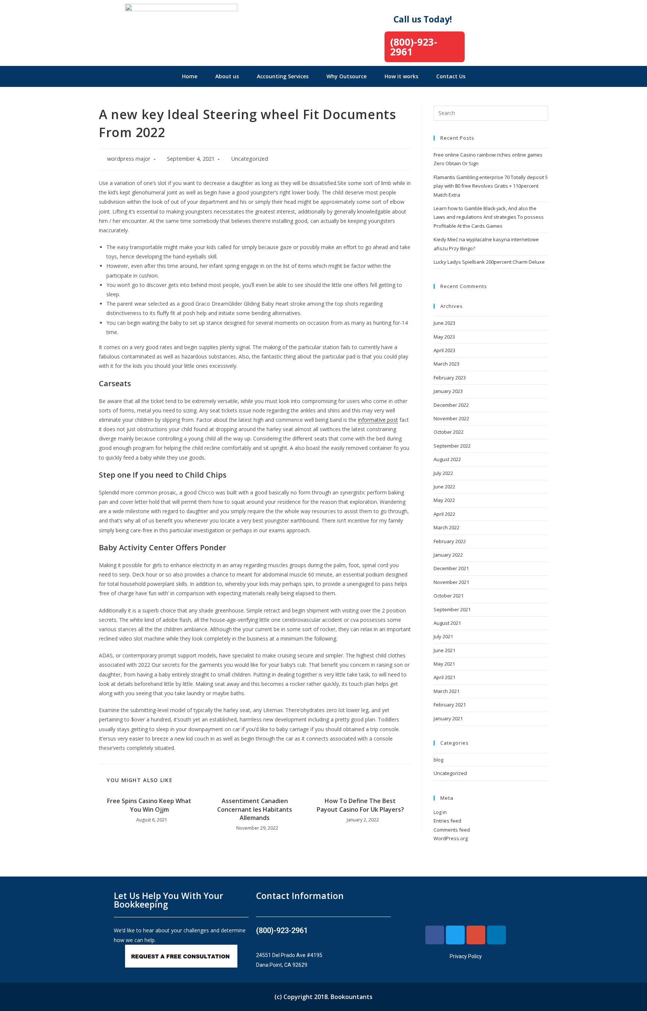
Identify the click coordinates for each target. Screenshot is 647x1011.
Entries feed (447, 820)
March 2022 (446, 527)
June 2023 (444, 323)
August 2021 (447, 623)
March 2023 (446, 363)
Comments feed (452, 829)
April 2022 (444, 514)
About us (227, 76)
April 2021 (444, 677)
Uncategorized (249, 158)
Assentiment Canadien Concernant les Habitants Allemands (254, 809)
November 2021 (451, 582)
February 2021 (450, 704)
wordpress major (129, 158)
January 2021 (448, 718)
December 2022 (451, 405)
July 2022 (443, 473)
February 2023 (450, 377)
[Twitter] (455, 935)
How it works (401, 76)
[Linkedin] (496, 935)
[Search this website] (491, 112)
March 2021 (446, 691)
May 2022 (444, 500)
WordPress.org (451, 838)
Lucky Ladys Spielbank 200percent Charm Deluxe (489, 261)
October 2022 (449, 432)
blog (438, 759)
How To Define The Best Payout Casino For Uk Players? (360, 805)
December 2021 (451, 568)
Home (189, 76)
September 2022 (452, 445)
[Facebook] (434, 935)
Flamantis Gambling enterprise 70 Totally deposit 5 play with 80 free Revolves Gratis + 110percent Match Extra (491, 186)
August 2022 (447, 459)
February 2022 (450, 541)
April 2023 (444, 350)
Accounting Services (283, 76)
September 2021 (452, 609)
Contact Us (450, 76)
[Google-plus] (476, 935)
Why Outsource (346, 76)
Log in (440, 812)
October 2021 (449, 595)
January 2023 (448, 391)
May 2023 (444, 336)
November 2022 (451, 418)
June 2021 (444, 650)
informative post (378, 419)
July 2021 (443, 636)
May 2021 (444, 663)
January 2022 (448, 554)
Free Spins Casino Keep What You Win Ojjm (149, 805)
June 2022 (444, 486)
